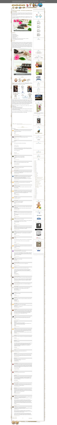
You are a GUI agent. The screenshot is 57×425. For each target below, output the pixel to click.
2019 (34, 165)
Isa (14, 205)
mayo (35, 190)
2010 (34, 196)
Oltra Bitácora (15, 129)
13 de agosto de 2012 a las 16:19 (16, 404)
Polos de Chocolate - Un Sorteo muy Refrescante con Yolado (22, 11)
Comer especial (15, 286)
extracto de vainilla (22, 124)
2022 (34, 162)
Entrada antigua (30, 418)
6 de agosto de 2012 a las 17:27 (16, 256)
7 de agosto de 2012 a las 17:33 (16, 326)
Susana (15, 395)
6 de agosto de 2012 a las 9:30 (16, 183)
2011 (34, 195)
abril (35, 191)
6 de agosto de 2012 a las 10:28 (16, 188)
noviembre (36, 173)
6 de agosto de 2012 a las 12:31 (16, 216)
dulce (20, 124)
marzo (35, 192)
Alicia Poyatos (15, 200)
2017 (34, 167)
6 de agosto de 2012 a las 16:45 (16, 248)
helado (24, 124)
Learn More (41, 1)
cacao (19, 124)
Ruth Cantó (15, 303)
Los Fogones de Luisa (16, 262)
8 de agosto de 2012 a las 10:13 (16, 356)
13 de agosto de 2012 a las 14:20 (16, 393)
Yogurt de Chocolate (37, 187)
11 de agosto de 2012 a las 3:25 (16, 369)
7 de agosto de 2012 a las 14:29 (16, 319)
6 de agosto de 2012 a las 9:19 (16, 179)
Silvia (12, 16)
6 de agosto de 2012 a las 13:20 (16, 224)
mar (14, 166)
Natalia (14, 335)
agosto (35, 176)
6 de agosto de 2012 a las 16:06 (16, 235)
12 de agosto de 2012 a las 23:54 (16, 386)
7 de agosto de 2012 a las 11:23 (16, 307)
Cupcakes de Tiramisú (37, 182)
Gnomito (15, 309)
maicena (28, 124)
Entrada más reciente (15, 418)
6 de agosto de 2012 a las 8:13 (16, 159)
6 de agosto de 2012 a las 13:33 (16, 229)
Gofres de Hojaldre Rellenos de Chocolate (39, 177)
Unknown (15, 196)
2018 (34, 166)
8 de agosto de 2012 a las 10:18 (16, 361)
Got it (44, 1)
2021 (34, 163)
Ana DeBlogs (15, 363)
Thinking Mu (28, 99)
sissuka (15, 140)
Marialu (14, 155)
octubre (35, 174)
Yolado (30, 83)
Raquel (14, 292)
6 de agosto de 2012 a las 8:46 (16, 168)
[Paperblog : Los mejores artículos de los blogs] (38, 213)
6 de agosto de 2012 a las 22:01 (16, 274)
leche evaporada (26, 124)
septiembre (36, 175)
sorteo (31, 124)
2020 (34, 164)
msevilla (15, 297)
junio (35, 189)
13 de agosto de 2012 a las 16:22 (16, 415)
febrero (35, 193)
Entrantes (17, 5)
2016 (34, 168)
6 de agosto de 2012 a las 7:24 (16, 134)
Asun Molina (15, 175)
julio (35, 188)
